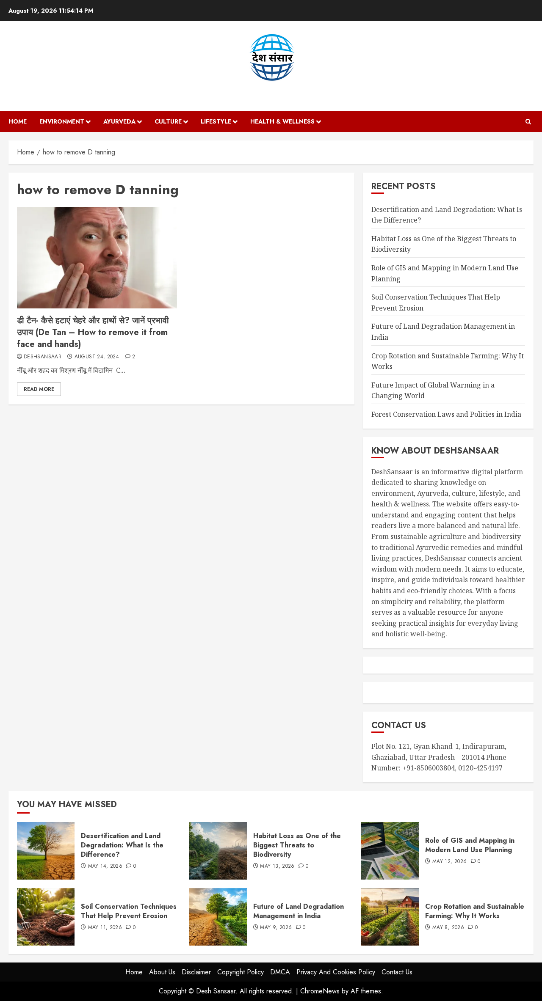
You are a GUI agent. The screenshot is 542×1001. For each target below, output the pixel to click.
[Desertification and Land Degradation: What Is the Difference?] (46, 851)
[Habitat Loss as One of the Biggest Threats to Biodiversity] (218, 851)
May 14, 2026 (105, 866)
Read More (39, 389)
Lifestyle (216, 121)
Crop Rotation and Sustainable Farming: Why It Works (474, 911)
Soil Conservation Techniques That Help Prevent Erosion (129, 911)
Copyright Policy (240, 972)
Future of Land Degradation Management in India (298, 911)
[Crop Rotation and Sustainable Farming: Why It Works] (390, 917)
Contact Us (397, 972)
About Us (162, 972)
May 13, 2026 (277, 866)
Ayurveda (119, 121)
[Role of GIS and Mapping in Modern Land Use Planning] (390, 851)
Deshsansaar (42, 357)
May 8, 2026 (448, 927)
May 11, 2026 (105, 927)
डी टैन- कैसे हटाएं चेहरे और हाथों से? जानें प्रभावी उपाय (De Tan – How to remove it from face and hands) (93, 332)
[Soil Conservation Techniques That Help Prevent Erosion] (46, 917)
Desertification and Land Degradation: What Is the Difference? (122, 845)
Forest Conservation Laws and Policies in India (446, 414)
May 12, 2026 (449, 861)
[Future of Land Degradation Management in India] (218, 917)
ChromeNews (320, 991)
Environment (61, 121)
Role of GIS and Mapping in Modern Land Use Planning (469, 845)
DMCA (280, 972)
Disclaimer (196, 972)
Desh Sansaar (271, 90)
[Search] (528, 121)
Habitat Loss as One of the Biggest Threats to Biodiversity (297, 845)
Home (17, 121)
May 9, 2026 (276, 927)
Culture (168, 121)
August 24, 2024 (97, 357)
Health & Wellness (282, 121)
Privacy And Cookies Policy (335, 972)
